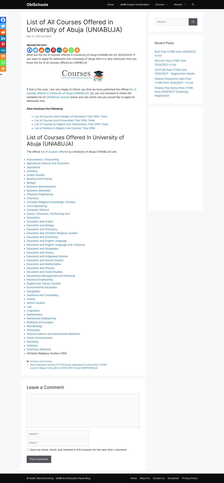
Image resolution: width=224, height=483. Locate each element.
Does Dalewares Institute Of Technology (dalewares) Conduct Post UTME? (68, 364)
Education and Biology (40, 225)
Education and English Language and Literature (56, 244)
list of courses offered (54, 151)
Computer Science (38, 209)
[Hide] (1, 74)
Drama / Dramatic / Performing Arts (48, 213)
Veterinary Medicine (39, 349)
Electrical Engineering (40, 279)
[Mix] (65, 50)
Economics (33, 217)
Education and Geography (43, 248)
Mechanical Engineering (41, 318)
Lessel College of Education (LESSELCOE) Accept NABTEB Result (64, 368)
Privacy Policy (189, 478)
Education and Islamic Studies (45, 260)
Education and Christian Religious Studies (52, 233)
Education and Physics (40, 268)
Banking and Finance (39, 178)
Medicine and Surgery (40, 322)
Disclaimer (173, 478)
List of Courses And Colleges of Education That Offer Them (70, 116)
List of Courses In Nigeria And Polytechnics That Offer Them (71, 124)
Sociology (32, 341)
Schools (159, 4)
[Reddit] (41, 50)
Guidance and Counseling (42, 295)
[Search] (193, 22)
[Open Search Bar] (193, 4)
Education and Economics (42, 237)
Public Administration (40, 337)
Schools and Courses (41, 361)
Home (110, 4)
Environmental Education (42, 287)
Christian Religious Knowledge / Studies (51, 202)
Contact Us (159, 478)
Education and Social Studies (44, 271)
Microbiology (34, 326)
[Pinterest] (53, 50)
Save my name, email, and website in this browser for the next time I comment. (78, 449)
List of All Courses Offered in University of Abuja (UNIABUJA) (74, 25)
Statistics (32, 345)
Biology (31, 182)
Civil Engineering (37, 206)
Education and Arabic (40, 221)
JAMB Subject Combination (134, 4)
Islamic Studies (36, 302)
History (31, 299)
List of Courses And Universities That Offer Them (64, 120)
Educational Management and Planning (51, 275)
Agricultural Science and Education (48, 163)
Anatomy (32, 171)
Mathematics (35, 314)
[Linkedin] (47, 50)
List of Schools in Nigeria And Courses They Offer (64, 128)
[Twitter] (35, 50)
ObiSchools (37, 4)
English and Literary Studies (44, 283)
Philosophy (33, 330)
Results (178, 4)
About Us (145, 478)
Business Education (39, 190)
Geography (33, 291)
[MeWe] (59, 50)
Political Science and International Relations (53, 333)
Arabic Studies (36, 175)
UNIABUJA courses (58, 97)
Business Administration (41, 186)
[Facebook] (29, 50)
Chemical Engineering (40, 194)
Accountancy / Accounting (43, 159)
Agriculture (33, 167)
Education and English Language (47, 240)
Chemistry (33, 198)
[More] (77, 50)
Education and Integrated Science (47, 256)
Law (29, 306)
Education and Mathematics (44, 264)
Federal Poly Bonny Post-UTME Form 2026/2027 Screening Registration (174, 91)
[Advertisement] (176, 158)
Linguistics (33, 310)
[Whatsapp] (71, 50)
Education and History (40, 252)
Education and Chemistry (42, 229)
